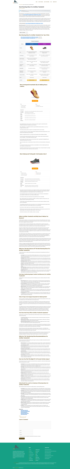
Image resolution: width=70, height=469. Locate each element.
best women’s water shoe (23, 417)
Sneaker (37, 452)
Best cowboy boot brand (48, 452)
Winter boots (31, 460)
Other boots (37, 457)
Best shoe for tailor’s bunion (25, 413)
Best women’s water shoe (24, 410)
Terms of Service (31, 454)
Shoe (22, 4)
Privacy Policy (31, 452)
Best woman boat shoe (24, 414)
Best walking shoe (47, 458)
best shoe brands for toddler (23, 416)
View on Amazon (35, 100)
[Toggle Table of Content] (26, 32)
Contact (30, 457)
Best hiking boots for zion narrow (49, 455)
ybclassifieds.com (16, 462)
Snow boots (37, 451)
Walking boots (38, 449)
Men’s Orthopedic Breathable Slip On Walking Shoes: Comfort (32, 14)
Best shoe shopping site (24, 412)
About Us (30, 451)
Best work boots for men (48, 449)
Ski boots (37, 460)
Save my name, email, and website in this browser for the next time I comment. (30, 436)
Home (20, 4)
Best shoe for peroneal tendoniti (25, 411)
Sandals (37, 455)
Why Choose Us (31, 455)
